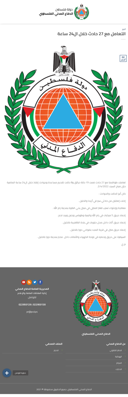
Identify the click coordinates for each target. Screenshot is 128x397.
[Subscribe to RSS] (29, 282)
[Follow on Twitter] (34, 282)
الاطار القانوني (116, 350)
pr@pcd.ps (32, 311)
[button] (6, 372)
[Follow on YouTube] (23, 282)
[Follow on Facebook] (40, 282)
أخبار (124, 29)
